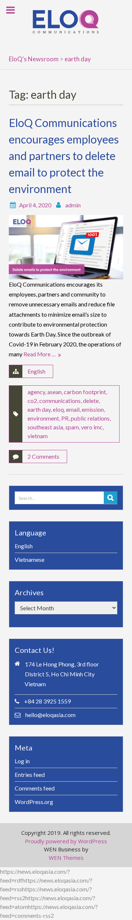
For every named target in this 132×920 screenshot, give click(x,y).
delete (91, 400)
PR (65, 418)
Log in (22, 760)
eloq (58, 409)
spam (72, 426)
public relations (90, 418)
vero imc (92, 426)
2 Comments (43, 456)
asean (54, 391)
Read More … (39, 354)
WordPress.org (34, 801)
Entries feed (30, 774)
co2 (32, 400)
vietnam (37, 435)
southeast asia (45, 426)
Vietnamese (29, 559)
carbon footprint (85, 391)
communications (60, 400)
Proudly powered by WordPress (66, 841)
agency (36, 391)
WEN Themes (66, 857)
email (73, 409)
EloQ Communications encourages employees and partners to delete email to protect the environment (64, 155)
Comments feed (35, 788)
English (36, 371)
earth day (39, 409)
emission (93, 409)
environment (43, 418)
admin (73, 204)
